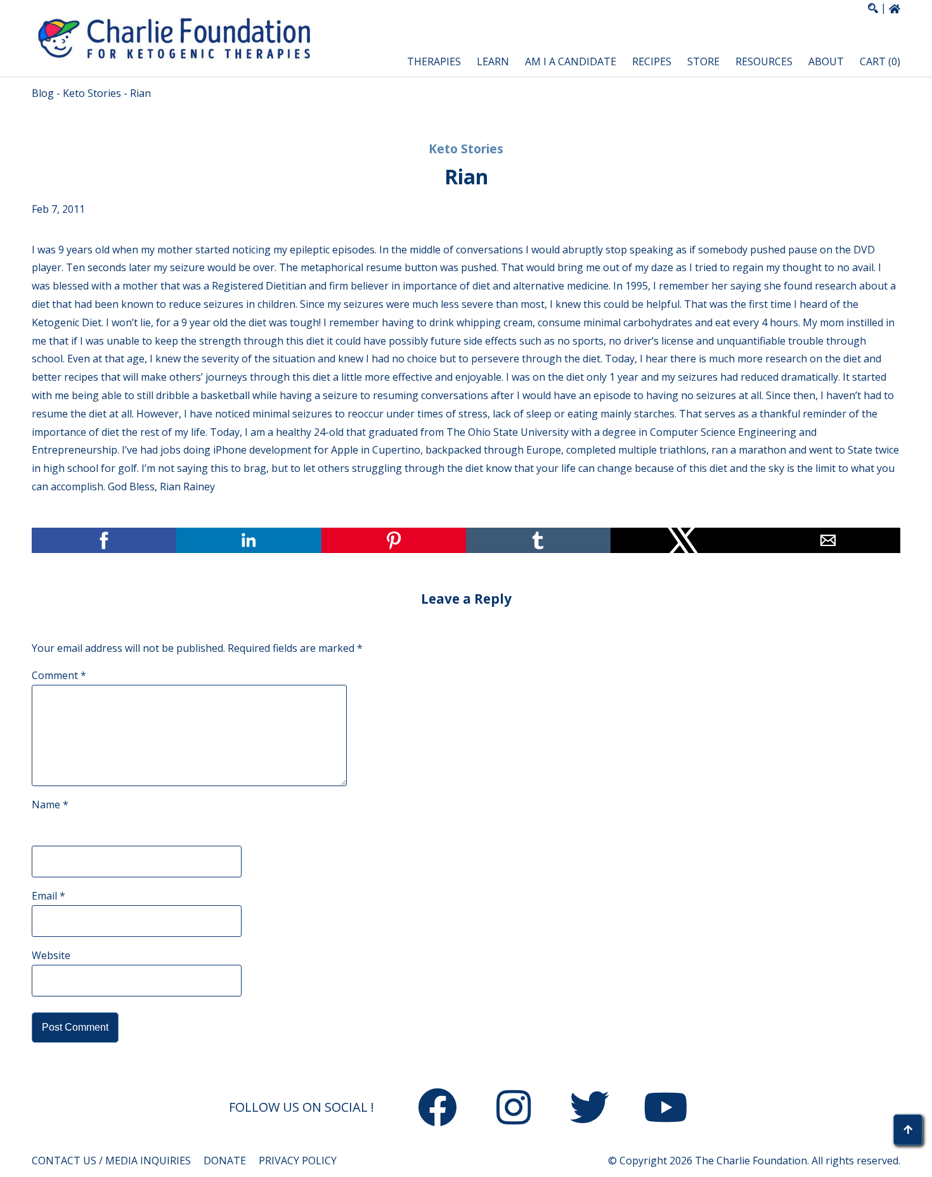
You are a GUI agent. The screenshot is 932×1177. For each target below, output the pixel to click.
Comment (59, 675)
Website (51, 955)
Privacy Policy (298, 1160)
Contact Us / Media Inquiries (111, 1160)
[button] (615, 61)
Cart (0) (880, 61)
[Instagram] (514, 1109)
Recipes (651, 61)
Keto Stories (92, 93)
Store (703, 61)
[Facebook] (437, 1109)
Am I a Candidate (570, 61)
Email (48, 896)
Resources (764, 61)
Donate (225, 1160)
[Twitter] (590, 1109)
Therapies (434, 61)
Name (50, 804)
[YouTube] (666, 1109)
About (826, 61)
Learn (493, 61)
